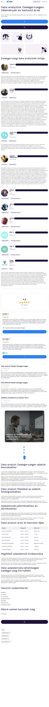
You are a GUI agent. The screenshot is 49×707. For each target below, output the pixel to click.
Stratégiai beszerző (6, 604)
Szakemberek (5, 635)
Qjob (3, 629)
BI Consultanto (4, 596)
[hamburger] (1, 2)
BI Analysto (4, 594)
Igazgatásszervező (5, 598)
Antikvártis (3, 614)
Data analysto (5, 641)
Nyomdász (3, 600)
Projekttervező (4, 602)
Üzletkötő (3, 592)
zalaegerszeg (5, 632)
